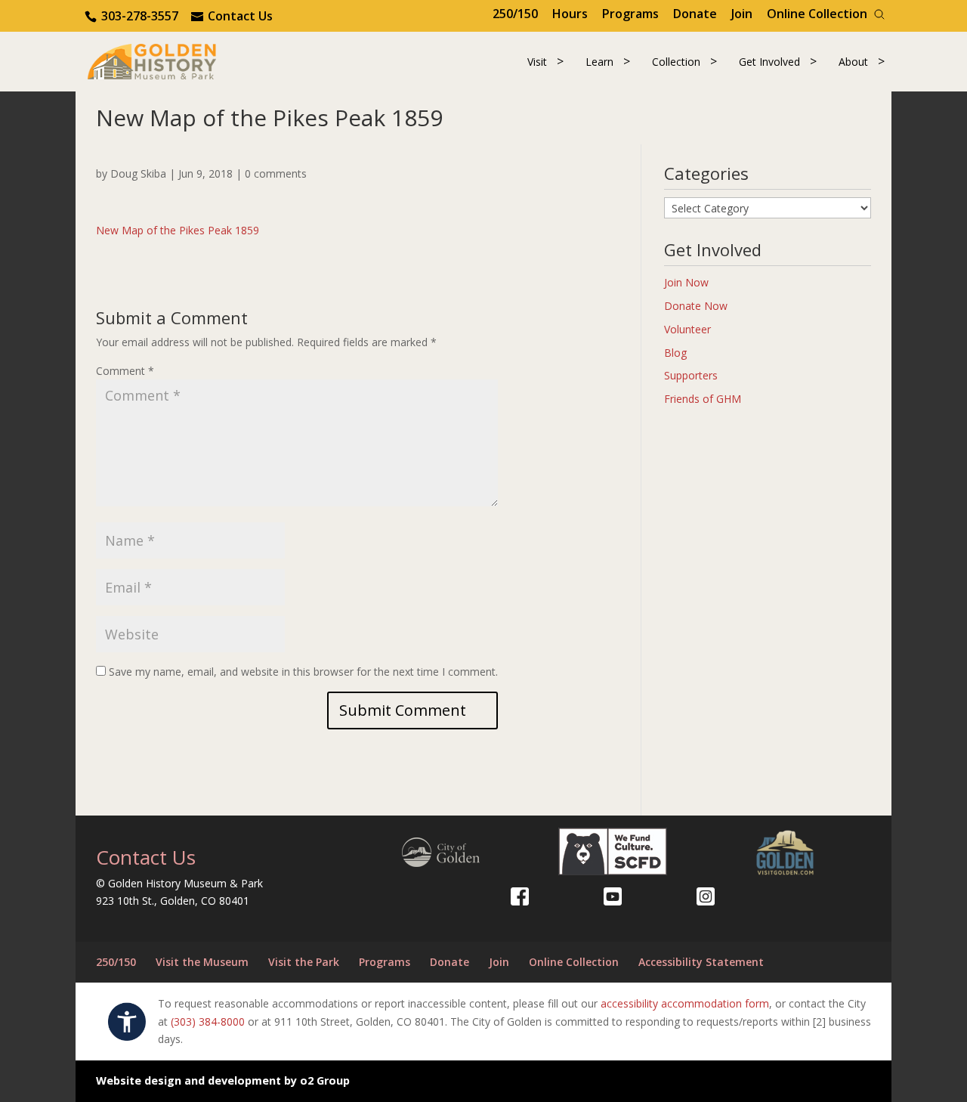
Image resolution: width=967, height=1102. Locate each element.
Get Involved (769, 61)
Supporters (691, 375)
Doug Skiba (138, 173)
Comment (125, 371)
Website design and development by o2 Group (223, 1080)
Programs (630, 13)
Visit (537, 61)
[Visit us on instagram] (706, 896)
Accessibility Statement (701, 962)
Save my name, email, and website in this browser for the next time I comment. (303, 671)
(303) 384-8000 (208, 1021)
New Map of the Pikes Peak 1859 (177, 230)
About (853, 61)
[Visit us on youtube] (613, 896)
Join (741, 13)
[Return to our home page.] (152, 60)
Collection (676, 61)
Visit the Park (303, 962)
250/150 (515, 13)
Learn (599, 61)
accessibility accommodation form (685, 1003)
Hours (570, 13)
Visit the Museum (202, 962)
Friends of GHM (702, 399)
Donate (695, 13)
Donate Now (696, 306)
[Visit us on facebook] (520, 896)
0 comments (276, 173)
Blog (675, 352)
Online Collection (817, 13)
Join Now (686, 282)
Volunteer (687, 329)
